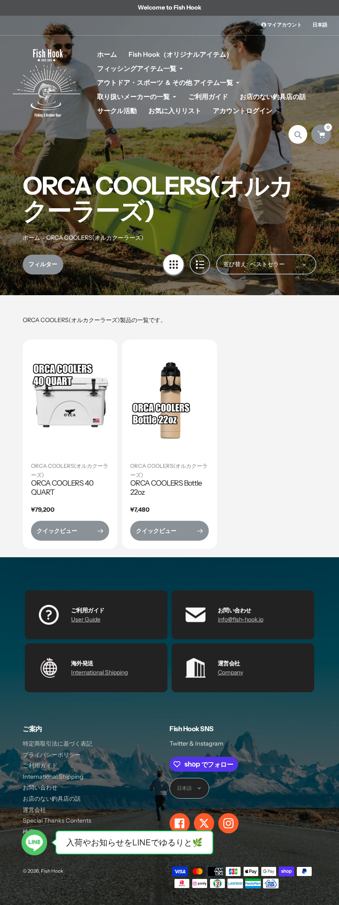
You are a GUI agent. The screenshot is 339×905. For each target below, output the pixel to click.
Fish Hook (52, 871)
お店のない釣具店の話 (52, 798)
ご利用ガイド (40, 765)
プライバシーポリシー (52, 754)
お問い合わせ (40, 787)
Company (230, 672)
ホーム (31, 237)
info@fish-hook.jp (240, 619)
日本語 (320, 25)
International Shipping (99, 672)
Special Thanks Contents (57, 820)
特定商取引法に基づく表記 (57, 743)
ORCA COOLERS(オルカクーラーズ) (94, 237)
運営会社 (34, 810)
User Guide (85, 619)
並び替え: (235, 264)
